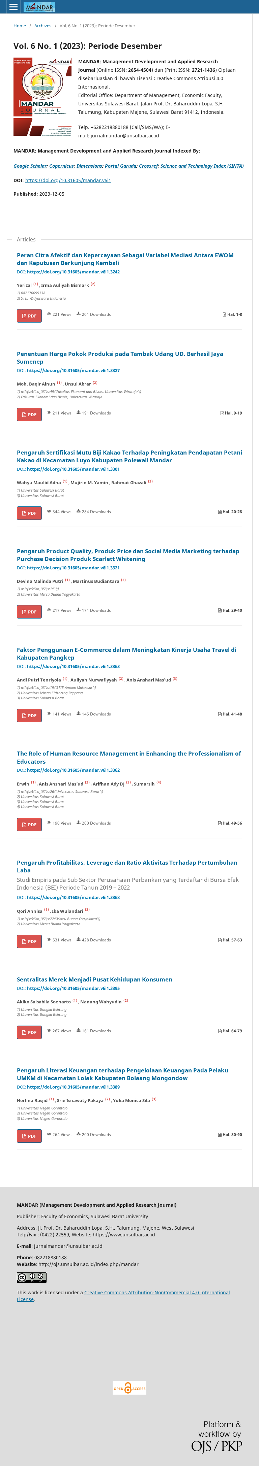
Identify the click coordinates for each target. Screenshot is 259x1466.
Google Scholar (30, 166)
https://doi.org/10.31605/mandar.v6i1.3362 (73, 770)
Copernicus (61, 166)
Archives (42, 26)
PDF (31, 316)
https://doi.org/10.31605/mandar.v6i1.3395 (73, 988)
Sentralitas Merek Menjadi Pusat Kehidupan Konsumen (94, 979)
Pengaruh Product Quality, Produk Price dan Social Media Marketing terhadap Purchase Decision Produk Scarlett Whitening (128, 555)
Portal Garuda (120, 166)
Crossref (148, 166)
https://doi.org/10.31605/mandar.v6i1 (68, 180)
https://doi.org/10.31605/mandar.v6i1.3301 (73, 469)
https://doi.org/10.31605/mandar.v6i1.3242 (73, 272)
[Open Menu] (13, 6)
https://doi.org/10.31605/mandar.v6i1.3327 (73, 370)
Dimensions (89, 166)
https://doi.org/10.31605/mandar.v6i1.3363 (73, 666)
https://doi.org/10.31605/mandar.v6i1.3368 (73, 897)
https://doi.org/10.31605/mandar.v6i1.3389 (73, 1087)
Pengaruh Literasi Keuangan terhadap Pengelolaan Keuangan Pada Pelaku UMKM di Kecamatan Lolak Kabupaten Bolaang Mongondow (122, 1074)
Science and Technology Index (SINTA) (202, 166)
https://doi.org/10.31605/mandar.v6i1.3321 (73, 568)
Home (19, 26)
